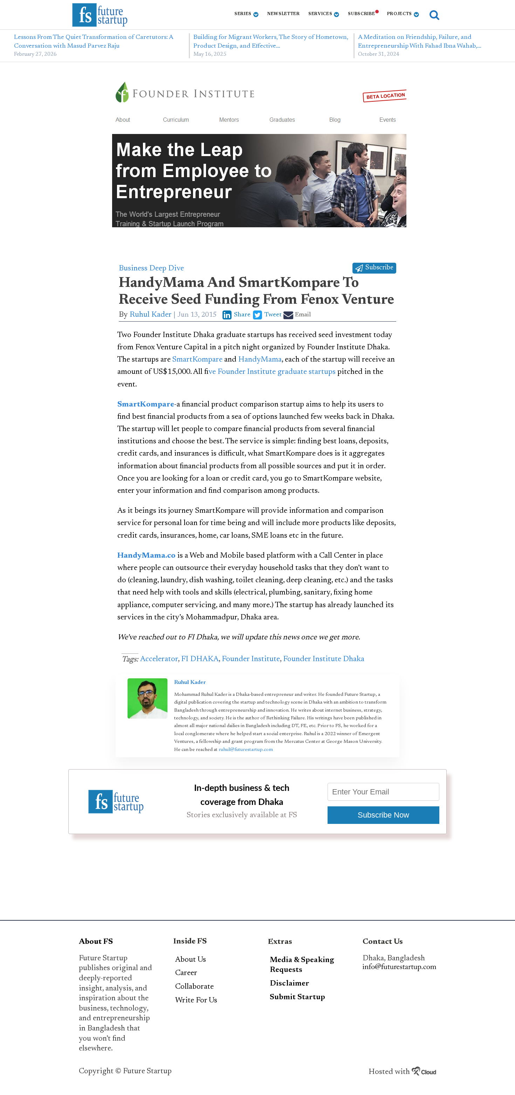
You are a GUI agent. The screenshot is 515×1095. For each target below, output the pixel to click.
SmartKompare (197, 360)
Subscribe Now (383, 815)
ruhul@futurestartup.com (246, 749)
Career (186, 973)
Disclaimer (289, 984)
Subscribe (361, 14)
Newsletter (283, 14)
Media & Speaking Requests (302, 965)
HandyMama (260, 360)
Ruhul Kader (151, 315)
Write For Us (196, 1001)
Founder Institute (251, 659)
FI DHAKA (200, 659)
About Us (190, 960)
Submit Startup (297, 997)
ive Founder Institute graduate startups (272, 372)
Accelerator (159, 659)
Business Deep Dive (151, 269)
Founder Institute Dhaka (323, 659)
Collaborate (194, 987)
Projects (399, 14)
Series (243, 14)
